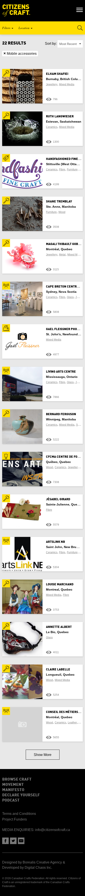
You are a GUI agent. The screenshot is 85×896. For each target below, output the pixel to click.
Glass (70, 297)
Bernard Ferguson (61, 414)
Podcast (11, 800)
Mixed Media (66, 84)
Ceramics (51, 126)
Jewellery (51, 84)
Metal (62, 254)
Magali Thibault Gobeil (64, 244)
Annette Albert (59, 627)
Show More (42, 755)
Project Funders (14, 819)
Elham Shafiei (57, 73)
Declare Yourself (21, 795)
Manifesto (13, 790)
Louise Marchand (59, 584)
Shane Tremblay (59, 201)
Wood (61, 212)
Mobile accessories (20, 53)
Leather (72, 722)
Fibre (62, 169)
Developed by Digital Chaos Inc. (27, 867)
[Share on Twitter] (13, 841)
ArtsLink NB (55, 541)
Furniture (72, 169)
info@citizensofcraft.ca (52, 830)
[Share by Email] (21, 841)
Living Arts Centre (61, 371)
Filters (6, 28)
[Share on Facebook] (5, 841)
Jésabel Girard (58, 499)
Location (24, 28)
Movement (13, 785)
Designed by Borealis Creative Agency (32, 862)
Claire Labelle (58, 669)
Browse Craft (17, 779)
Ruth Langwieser (60, 116)
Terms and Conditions (19, 813)
